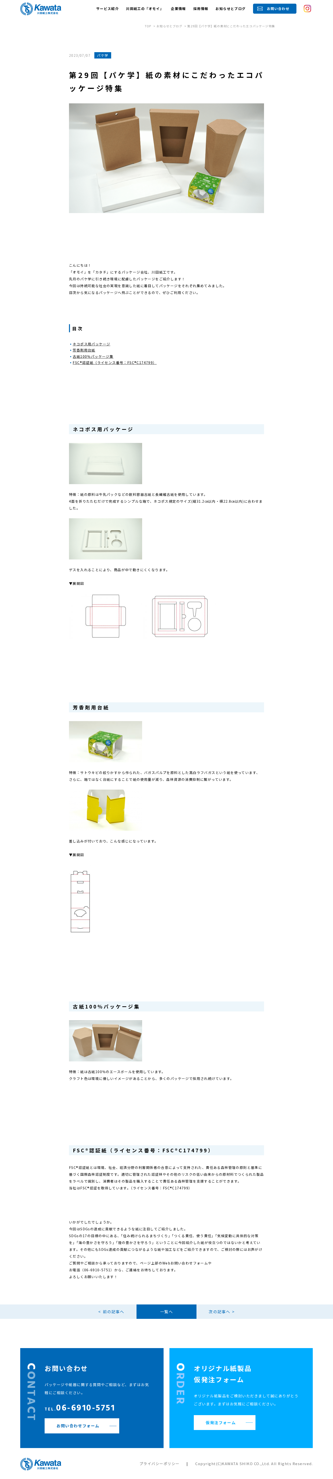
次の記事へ (219, 1311)
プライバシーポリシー (159, 1463)
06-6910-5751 (80, 1409)
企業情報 (178, 8)
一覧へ (166, 1311)
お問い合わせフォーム (78, 1426)
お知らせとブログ (230, 8)
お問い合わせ (278, 8)
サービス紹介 (107, 8)
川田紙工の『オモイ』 (145, 8)
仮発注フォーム (221, 1422)
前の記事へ (113, 1311)
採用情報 (200, 8)
